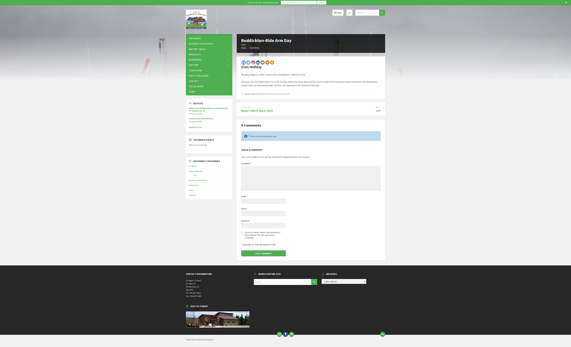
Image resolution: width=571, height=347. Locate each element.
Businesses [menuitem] (195, 59)
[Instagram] (253, 62)
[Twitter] (248, 62)
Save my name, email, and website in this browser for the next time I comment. (262, 235)
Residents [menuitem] (195, 54)
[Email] (263, 62)
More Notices (195, 127)
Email (244, 208)
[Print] (267, 62)
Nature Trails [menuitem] (197, 49)
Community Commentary (201, 118)
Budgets (192, 166)
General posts (283, 94)
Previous (245, 107)
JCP (378, 110)
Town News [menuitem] (195, 70)
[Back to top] (382, 334)
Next (378, 107)
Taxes (191, 190)
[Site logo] (196, 28)
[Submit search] (382, 13)
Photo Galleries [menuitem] (198, 75)
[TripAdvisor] (291, 334)
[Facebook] (243, 62)
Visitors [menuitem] (194, 65)
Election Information (198, 180)
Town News (254, 47)
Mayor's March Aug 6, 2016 (257, 110)
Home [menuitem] (192, 91)
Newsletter (194, 185)
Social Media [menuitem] (196, 86)
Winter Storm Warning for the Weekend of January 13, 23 (208, 109)
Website (245, 221)
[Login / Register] (349, 13)
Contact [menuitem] (194, 81)
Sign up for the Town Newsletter (262, 2)
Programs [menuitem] (195, 38)
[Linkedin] (258, 62)
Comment (246, 163)
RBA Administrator (267, 94)
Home (243, 47)
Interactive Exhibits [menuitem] (201, 43)
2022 (195, 175)
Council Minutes (196, 171)
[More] (272, 62)
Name (244, 196)
